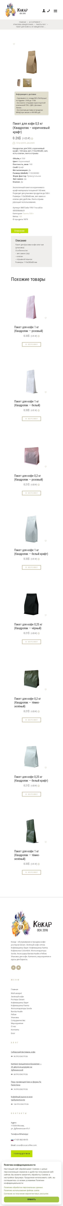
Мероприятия (17, 1023)
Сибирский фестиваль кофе (23, 1052)
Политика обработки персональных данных (23, 1187)
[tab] (19, 229)
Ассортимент (34, 22)
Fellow (13, 1014)
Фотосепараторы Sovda (21, 1008)
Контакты (15, 1029)
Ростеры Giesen (17, 999)
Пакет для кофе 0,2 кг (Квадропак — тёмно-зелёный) (27, 702)
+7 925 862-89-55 (21, 1139)
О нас (13, 1026)
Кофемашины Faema (20, 1005)
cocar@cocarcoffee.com (26, 1145)
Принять (31, 1199)
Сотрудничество (18, 1020)
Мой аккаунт (16, 993)
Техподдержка (22, 1153)
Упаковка (15, 1017)
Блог (13, 1033)
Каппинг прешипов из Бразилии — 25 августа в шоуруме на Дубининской (26, 1067)
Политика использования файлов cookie (21, 1190)
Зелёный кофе (17, 996)
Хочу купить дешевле (25, 143)
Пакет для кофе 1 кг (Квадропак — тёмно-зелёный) (27, 855)
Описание (19, 230)
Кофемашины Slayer (20, 1002)
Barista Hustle (17, 1011)
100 (20, 216)
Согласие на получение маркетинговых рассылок (26, 1194)
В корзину (32, 344)
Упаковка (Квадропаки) (23, 24)
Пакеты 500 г (41, 24)
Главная (22, 22)
